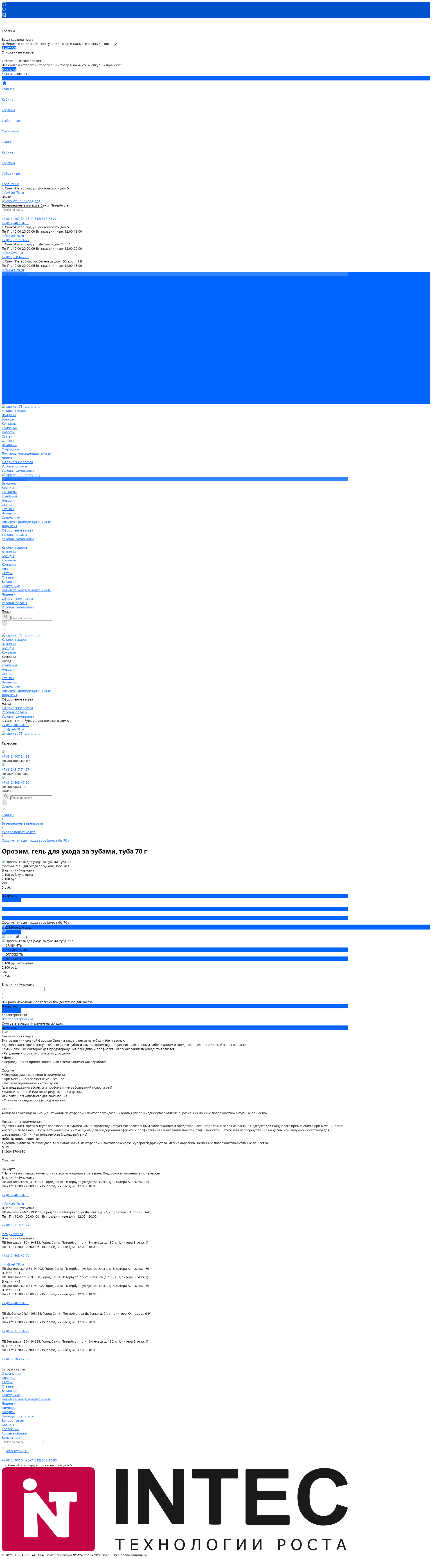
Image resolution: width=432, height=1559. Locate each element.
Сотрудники (11, 312)
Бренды (8, 351)
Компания (10, 359)
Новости (8, 295)
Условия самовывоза (18, 334)
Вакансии (9, 308)
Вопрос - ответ (13, 1420)
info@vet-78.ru (13, 192)
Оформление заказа (17, 393)
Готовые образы (14, 1433)
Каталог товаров (14, 342)
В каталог (9, 48)
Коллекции (10, 1429)
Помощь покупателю (18, 1416)
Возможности (12, 1437)
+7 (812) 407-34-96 (15, 725)
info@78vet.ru (12, 1234)
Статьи (7, 300)
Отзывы (8, 304)
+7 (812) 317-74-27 (15, 769)
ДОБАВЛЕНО (11, 900)
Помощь (8, 1408)
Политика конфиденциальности (26, 317)
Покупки (8, 1412)
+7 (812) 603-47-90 (15, 782)
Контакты (9, 355)
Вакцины (9, 347)
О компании (11, 1373)
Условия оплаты (14, 329)
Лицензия (9, 321)
